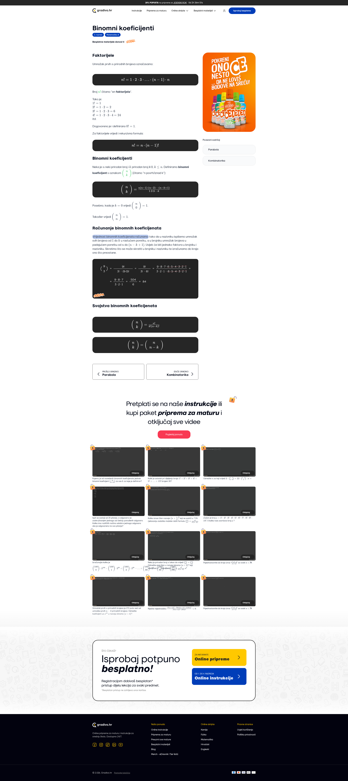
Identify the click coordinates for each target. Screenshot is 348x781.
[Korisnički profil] (224, 10)
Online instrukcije (159, 729)
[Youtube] (121, 745)
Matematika (207, 739)
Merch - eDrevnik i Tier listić (164, 754)
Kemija (204, 729)
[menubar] (174, 10)
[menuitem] (180, 10)
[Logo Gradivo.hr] (102, 10)
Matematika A (113, 35)
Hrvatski (205, 744)
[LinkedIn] (114, 745)
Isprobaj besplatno (242, 11)
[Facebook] (94, 745)
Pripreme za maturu (161, 734)
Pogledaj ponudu (174, 434)
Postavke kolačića (122, 773)
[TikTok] (107, 745)
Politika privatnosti (246, 734)
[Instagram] (101, 745)
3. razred (98, 35)
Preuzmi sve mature (161, 739)
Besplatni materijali (160, 744)
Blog (153, 749)
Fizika (203, 734)
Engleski (205, 749)
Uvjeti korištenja (245, 729)
